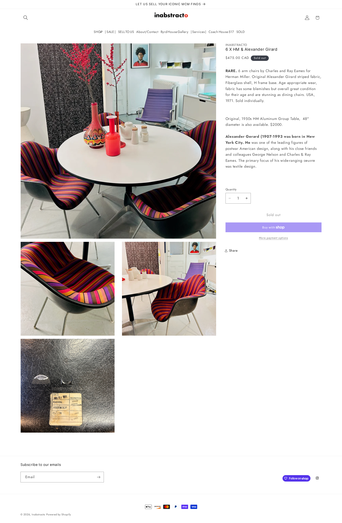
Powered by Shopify (58, 514)
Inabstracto (38, 514)
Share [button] (233, 250)
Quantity (231, 189)
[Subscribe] (99, 477)
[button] (25, 18)
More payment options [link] (273, 238)
